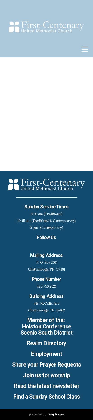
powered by (46, 414)
